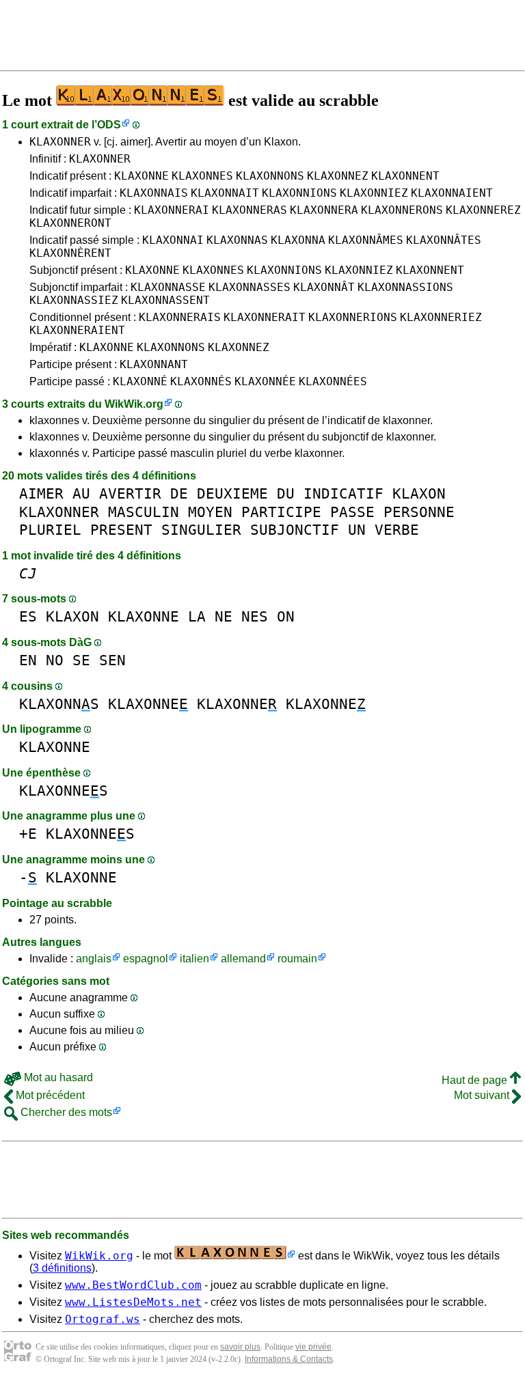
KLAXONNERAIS (180, 317)
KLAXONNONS (270, 175)
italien (194, 958)
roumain (297, 958)
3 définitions (62, 1268)
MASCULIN (143, 511)
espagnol (145, 958)
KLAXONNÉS (201, 381)
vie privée (313, 1347)
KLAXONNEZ (337, 175)
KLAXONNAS (237, 240)
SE (81, 660)
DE (179, 493)
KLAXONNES (202, 175)
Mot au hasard (57, 1077)
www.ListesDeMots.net (133, 1302)
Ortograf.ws (102, 1319)
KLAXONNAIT (225, 192)
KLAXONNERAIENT (77, 330)
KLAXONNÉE (265, 381)
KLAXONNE (141, 175)
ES (28, 616)
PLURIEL (50, 529)
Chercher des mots (65, 1112)
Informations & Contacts (289, 1359)
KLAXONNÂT (324, 287)
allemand (243, 958)
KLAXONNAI (173, 240)
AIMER (41, 493)
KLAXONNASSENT (165, 300)
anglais (93, 958)
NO (55, 660)
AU (81, 493)
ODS (109, 124)
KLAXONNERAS (249, 210)
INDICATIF (343, 493)
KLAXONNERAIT (265, 317)
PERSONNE (419, 511)
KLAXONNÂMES (365, 240)
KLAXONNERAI (171, 210)
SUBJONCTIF (294, 529)
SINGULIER (201, 529)
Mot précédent (49, 1095)
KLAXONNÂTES (443, 240)
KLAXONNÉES (333, 381)
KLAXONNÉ (140, 381)
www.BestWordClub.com (133, 1285)
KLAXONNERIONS (352, 317)
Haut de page (476, 1080)
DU (286, 493)
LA (197, 616)
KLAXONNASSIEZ (73, 300)
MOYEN (210, 511)
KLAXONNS (59, 703)
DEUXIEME (232, 493)
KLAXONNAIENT (452, 192)
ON (286, 616)
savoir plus (240, 1347)
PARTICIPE (281, 511)
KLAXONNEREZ (483, 210)
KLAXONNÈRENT (70, 253)
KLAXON (419, 493)
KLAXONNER (60, 141)
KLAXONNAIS (154, 192)
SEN (112, 660)
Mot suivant (483, 1095)
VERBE (397, 529)
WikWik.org (134, 404)
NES (254, 616)
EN (28, 660)
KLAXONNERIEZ (441, 317)
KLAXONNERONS (402, 210)
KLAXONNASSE (168, 287)
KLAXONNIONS (299, 192)
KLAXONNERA (324, 210)
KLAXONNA (298, 240)
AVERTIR (130, 493)
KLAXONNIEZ (374, 192)
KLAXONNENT (405, 175)
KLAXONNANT (154, 364)
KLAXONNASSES (249, 287)
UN (357, 529)
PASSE (352, 511)
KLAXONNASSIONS (405, 287)
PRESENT (121, 529)
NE (223, 616)
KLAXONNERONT (70, 223)
